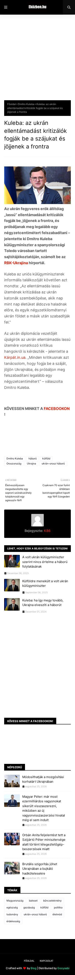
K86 (46, 531)
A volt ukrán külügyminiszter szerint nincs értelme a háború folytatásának (45, 561)
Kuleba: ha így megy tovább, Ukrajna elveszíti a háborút (42, 602)
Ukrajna (31, 463)
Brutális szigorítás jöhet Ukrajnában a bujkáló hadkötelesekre (39, 868)
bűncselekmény (52, 900)
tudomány (12, 914)
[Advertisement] (37, 60)
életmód (57, 914)
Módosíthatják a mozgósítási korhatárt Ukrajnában (43, 779)
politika (58, 907)
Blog (33, 968)
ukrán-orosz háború (53, 463)
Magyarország (14, 900)
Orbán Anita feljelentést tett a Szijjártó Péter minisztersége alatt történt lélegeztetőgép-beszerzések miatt (43, 842)
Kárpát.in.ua (14, 357)
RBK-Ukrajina (16, 263)
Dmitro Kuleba (26, 104)
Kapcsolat (46, 960)
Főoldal (11, 104)
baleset (33, 900)
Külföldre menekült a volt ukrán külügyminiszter (45, 583)
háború (33, 458)
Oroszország (13, 463)
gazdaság (29, 907)
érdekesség (13, 921)
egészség (12, 907)
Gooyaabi (63, 968)
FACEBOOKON (57, 408)
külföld (46, 458)
